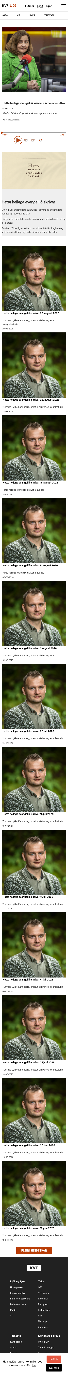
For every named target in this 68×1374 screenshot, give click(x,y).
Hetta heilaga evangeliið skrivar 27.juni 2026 (28, 1062)
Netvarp (42, 1321)
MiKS (13, 1310)
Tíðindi (29, 6)
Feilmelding (44, 1310)
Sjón (49, 6)
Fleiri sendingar (34, 1251)
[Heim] (5, 5)
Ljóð (40, 6)
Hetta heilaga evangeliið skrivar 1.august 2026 (29, 648)
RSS (40, 1316)
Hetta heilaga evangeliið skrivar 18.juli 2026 (27, 814)
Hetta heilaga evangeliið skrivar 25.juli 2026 (28, 731)
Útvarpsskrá (16, 1287)
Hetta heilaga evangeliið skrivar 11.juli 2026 (27, 897)
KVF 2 (32, 15)
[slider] (55, 140)
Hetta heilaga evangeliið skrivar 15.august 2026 (30, 483)
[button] (18, 140)
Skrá (5, 15)
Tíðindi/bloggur (46, 1348)
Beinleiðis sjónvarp (20, 1299)
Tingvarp (49, 15)
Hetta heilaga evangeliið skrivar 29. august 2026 (30, 313)
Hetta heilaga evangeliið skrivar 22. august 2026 (30, 400)
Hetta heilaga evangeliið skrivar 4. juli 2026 (27, 980)
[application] (34, 139)
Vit (11, 1316)
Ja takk (54, 1359)
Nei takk (54, 1368)
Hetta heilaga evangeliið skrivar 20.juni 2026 (28, 1145)
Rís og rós (43, 1304)
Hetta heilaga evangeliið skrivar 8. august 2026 (30, 565)
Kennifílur (43, 1299)
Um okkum (43, 1342)
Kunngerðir (16, 1342)
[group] (40, 140)
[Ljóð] (15, 5)
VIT (18, 15)
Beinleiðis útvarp (19, 1304)
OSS (40, 1287)
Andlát (13, 1348)
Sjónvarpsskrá (18, 1293)
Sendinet (43, 1327)
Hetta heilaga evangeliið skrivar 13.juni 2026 (28, 1228)
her (34, 1365)
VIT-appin (43, 1293)
